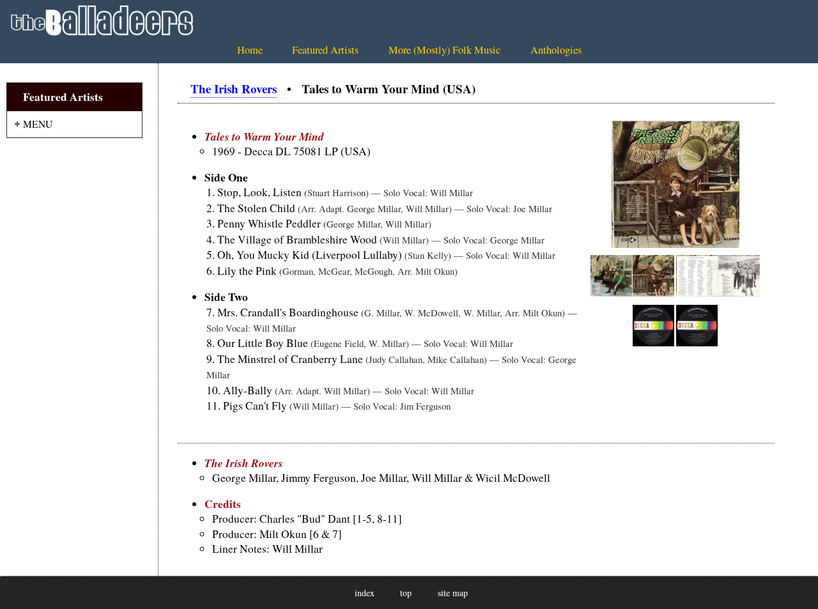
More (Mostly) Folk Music (444, 50)
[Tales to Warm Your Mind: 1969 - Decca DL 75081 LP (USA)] (675, 243)
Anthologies (556, 50)
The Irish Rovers (233, 88)
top (406, 593)
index (364, 593)
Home (250, 50)
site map (453, 593)
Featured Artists (325, 50)
